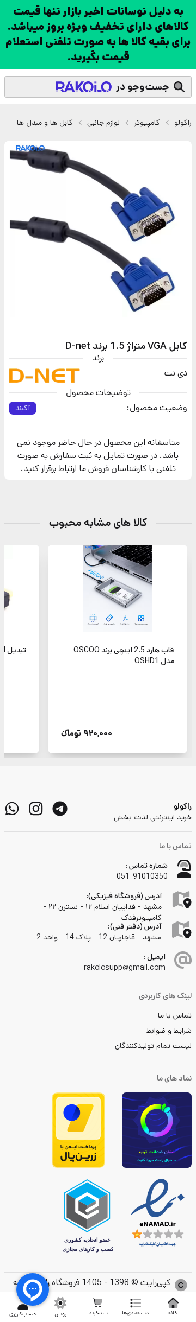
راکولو (183, 122)
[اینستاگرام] (36, 808)
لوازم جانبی (103, 122)
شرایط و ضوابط (169, 1030)
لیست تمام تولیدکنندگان (153, 1045)
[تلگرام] (60, 808)
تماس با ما (175, 1015)
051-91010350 (142, 876)
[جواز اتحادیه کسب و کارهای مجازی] (87, 1216)
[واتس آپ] (12, 808)
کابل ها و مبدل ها (45, 122)
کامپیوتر (147, 122)
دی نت (175, 373)
